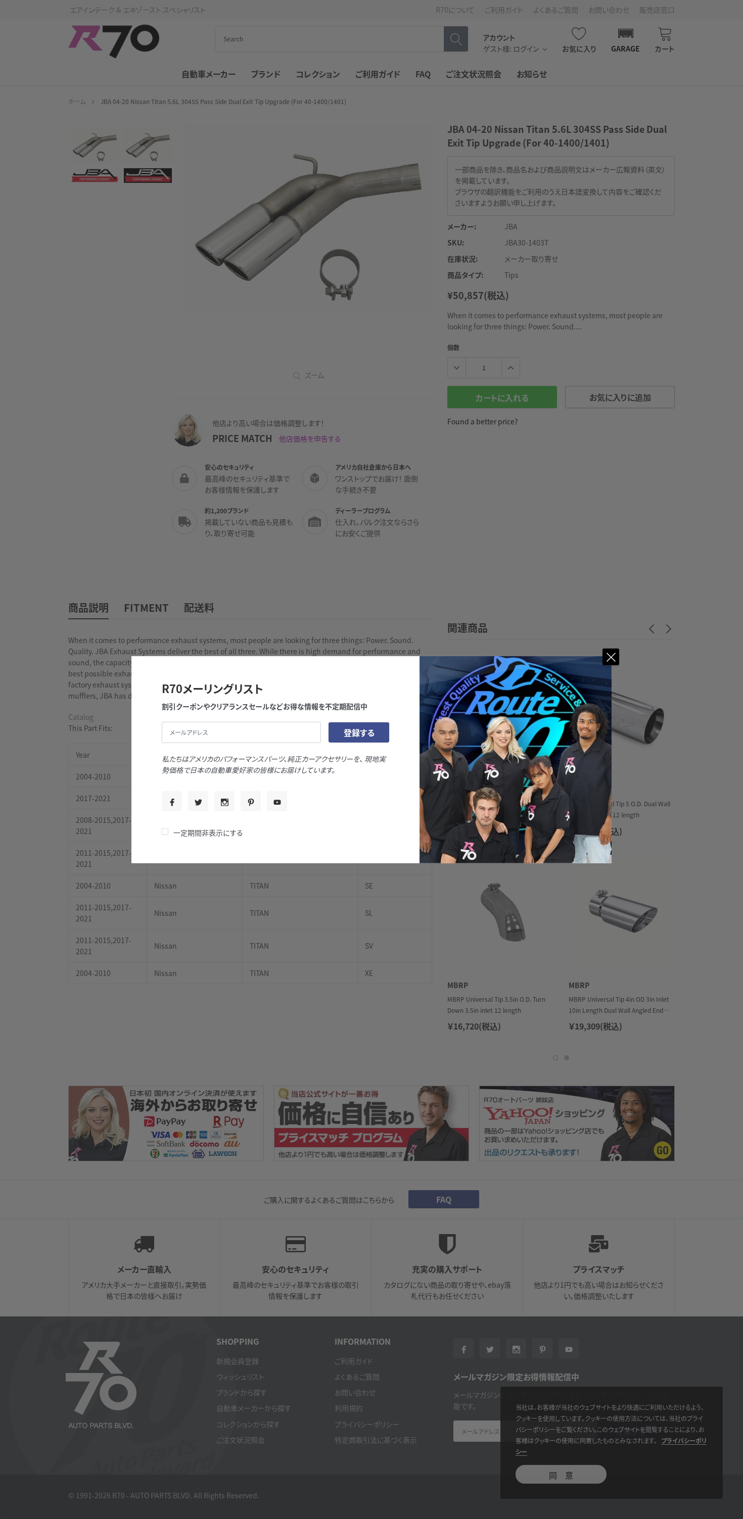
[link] (172, 801)
